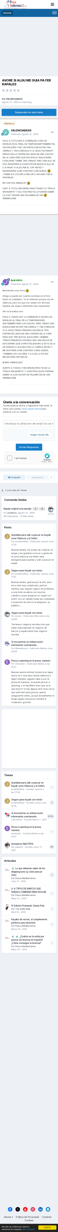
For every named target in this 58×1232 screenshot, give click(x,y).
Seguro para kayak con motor (26, 570)
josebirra (12, 512)
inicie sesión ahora (31, 408)
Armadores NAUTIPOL (22, 844)
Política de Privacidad (27, 1217)
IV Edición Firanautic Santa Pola (27, 905)
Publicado (25, 134)
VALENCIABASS (14, 99)
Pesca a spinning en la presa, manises (30, 660)
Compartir (15, 477)
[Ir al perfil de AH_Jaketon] (7, 845)
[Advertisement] (29, 47)
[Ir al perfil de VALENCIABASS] (6, 132)
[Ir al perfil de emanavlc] (7, 662)
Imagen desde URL (39, 434)
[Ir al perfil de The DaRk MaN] (7, 907)
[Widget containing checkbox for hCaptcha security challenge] (29, 458)
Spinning (27, 102)
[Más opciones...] (52, 132)
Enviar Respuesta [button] (29, 447)
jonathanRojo (22, 541)
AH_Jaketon (17, 847)
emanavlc (20, 663)
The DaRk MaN (22, 909)
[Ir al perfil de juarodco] (6, 282)
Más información (29, 1229)
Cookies (29, 1220)
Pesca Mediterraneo (25, 878)
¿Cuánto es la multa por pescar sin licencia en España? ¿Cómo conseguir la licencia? (27, 939)
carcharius (16, 819)
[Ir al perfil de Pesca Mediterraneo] (7, 870)
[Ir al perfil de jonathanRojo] (7, 536)
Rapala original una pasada (18, 508)
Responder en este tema (29, 112)
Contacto (47, 1217)
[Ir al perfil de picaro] (50, 509)
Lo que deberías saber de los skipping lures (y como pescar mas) (28, 871)
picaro (18, 616)
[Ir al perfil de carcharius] (7, 814)
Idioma (8, 1217)
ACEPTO (47, 1227)
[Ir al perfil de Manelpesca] (7, 643)
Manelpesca (21, 648)
